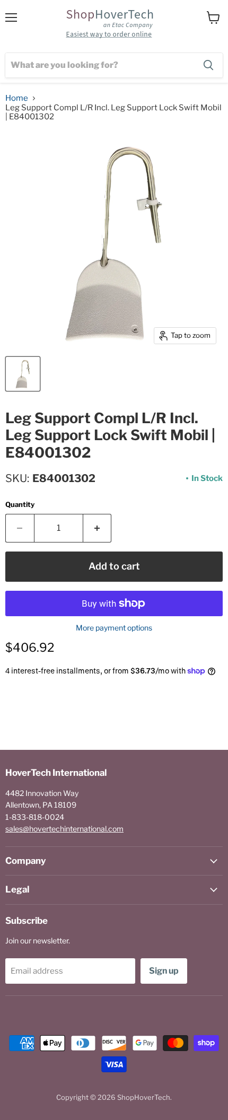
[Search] (208, 65)
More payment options (114, 628)
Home (16, 98)
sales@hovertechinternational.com (64, 828)
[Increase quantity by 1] (97, 528)
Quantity (19, 505)
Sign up (164, 971)
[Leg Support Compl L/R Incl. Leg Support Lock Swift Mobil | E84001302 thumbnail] (23, 374)
